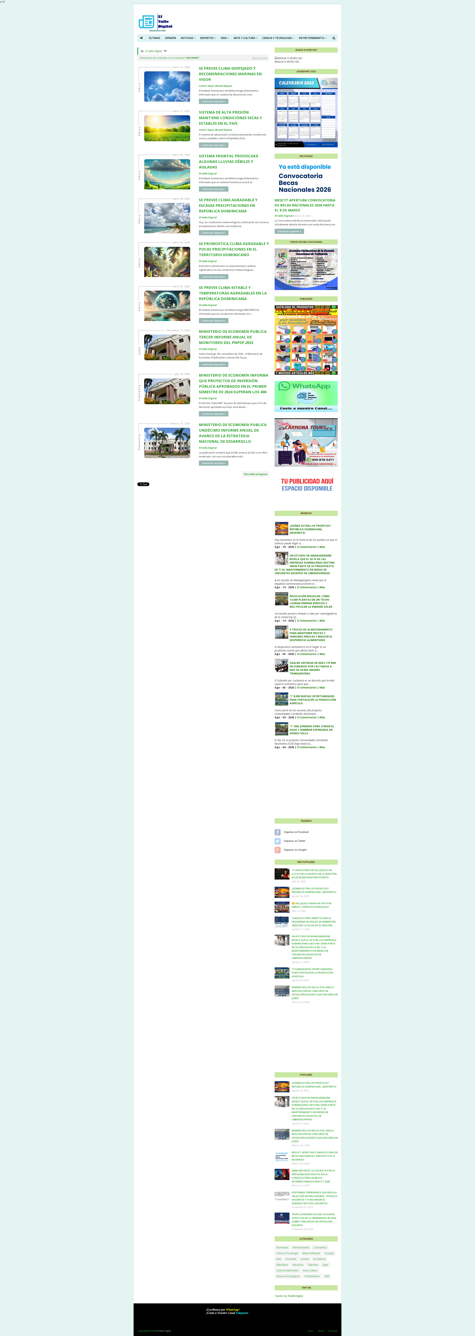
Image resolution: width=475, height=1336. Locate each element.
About (321, 1330)
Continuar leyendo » (214, 101)
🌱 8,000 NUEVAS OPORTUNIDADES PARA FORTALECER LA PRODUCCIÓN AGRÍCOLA (313, 699)
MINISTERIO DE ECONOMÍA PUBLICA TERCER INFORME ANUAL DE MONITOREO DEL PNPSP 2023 (233, 337)
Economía (291, 1259)
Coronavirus (320, 1247)
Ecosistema (319, 1259)
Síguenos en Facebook (278, 832)
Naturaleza (282, 1264)
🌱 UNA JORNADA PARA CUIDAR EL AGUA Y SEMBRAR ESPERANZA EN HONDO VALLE (312, 729)
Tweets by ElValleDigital (289, 1296)
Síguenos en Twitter (278, 841)
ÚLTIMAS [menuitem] (154, 38)
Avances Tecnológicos (288, 1276)
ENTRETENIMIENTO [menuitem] (311, 38)
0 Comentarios (307, 547)
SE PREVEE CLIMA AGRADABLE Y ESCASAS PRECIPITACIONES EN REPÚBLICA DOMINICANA (228, 205)
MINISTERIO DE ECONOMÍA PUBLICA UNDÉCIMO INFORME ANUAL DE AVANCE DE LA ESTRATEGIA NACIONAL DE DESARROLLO (233, 433)
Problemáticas (312, 1276)
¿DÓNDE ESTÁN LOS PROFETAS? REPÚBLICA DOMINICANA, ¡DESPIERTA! (310, 529)
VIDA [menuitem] (224, 38)
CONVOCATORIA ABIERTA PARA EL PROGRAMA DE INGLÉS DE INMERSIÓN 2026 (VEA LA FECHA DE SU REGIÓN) (314, 921)
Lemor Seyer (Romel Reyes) (215, 85)
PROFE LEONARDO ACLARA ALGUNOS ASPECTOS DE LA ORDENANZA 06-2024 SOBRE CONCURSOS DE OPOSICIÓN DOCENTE (314, 1220)
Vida (278, 1259)
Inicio (310, 1330)
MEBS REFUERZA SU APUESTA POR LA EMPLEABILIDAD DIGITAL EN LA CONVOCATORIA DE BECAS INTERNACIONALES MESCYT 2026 (313, 1176)
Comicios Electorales (287, 1270)
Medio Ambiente (311, 1253)
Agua (325, 1264)
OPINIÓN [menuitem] (170, 38)
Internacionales (301, 1247)
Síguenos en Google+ (278, 850)
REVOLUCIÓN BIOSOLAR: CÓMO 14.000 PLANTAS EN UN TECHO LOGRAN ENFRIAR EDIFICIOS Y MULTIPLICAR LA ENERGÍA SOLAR (311, 601)
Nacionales (282, 1247)
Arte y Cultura (310, 1270)
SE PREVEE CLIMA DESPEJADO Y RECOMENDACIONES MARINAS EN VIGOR (230, 74)
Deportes (313, 1264)
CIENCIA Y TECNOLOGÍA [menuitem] (277, 38)
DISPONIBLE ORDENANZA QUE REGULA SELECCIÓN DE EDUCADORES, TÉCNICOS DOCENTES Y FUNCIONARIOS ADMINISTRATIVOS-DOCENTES (315, 1198)
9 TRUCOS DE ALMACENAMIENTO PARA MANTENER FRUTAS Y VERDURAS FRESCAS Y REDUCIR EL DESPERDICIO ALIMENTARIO (311, 635)
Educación (298, 1264)
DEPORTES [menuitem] (207, 38)
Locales (305, 1259)
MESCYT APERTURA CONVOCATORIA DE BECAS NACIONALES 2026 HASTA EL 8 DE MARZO (305, 205)
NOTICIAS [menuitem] (187, 38)
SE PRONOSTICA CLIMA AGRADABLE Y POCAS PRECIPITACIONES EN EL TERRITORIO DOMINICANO (234, 249)
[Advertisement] (203, 513)
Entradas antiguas (255, 474)
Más (322, 547)
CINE (326, 1276)
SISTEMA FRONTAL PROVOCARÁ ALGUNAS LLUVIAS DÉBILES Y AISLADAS (228, 161)
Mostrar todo (260, 57)
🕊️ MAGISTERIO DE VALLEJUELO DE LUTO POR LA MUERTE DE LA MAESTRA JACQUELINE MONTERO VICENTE (314, 873)
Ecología (329, 1253)
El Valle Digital (153, 51)
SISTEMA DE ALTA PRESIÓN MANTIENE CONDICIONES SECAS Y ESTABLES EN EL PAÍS (230, 118)
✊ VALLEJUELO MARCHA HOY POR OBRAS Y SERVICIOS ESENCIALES (311, 905)
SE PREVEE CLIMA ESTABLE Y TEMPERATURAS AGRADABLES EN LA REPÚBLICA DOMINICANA (233, 293)
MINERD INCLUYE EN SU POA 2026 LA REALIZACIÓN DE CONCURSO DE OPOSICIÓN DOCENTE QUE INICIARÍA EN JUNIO (315, 993)
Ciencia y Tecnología (287, 1253)
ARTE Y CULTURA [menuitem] (244, 38)
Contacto (333, 1330)
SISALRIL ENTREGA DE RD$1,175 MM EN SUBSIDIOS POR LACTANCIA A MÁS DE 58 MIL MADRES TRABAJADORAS (313, 668)
